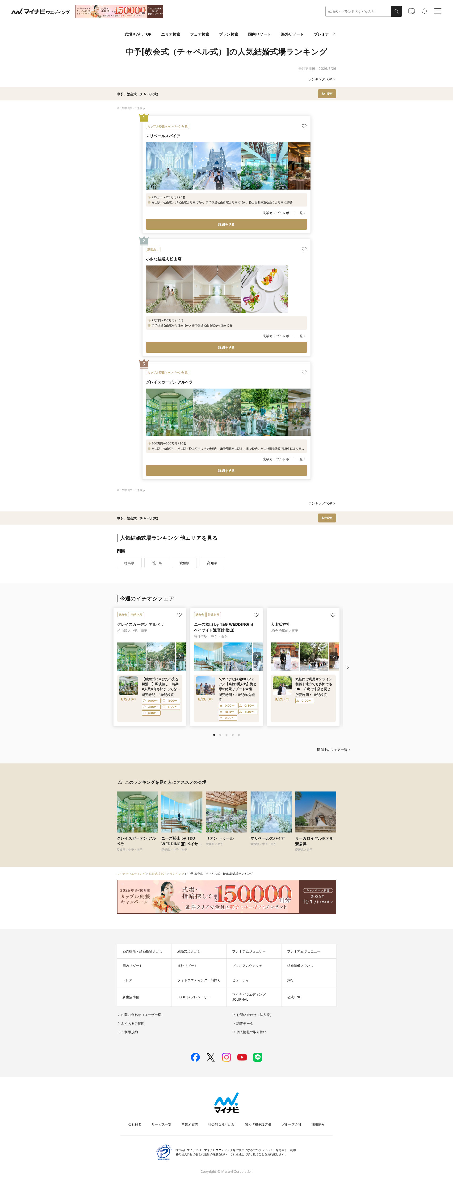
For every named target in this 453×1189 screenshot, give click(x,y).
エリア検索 (170, 34)
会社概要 (135, 1124)
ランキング (177, 873)
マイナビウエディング (131, 873)
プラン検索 (228, 34)
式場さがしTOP (138, 34)
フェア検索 (199, 34)
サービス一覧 (161, 1124)
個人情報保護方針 (258, 1124)
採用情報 (318, 1124)
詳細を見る (226, 224)
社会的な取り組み (221, 1124)
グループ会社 (291, 1124)
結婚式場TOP (157, 873)
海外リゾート (292, 34)
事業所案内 (189, 1124)
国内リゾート (259, 34)
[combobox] (358, 11)
